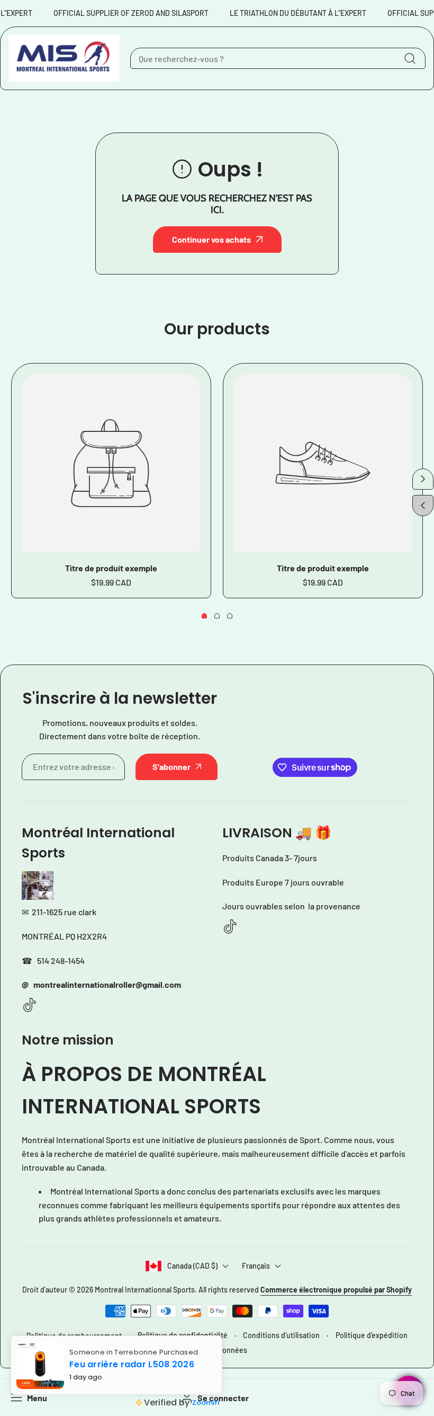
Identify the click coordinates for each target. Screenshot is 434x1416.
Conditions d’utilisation (281, 1335)
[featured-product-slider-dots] (204, 615)
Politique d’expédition (372, 1335)
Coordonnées (224, 1350)
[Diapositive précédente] (422, 505)
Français (256, 1265)
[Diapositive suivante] (422, 479)
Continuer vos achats (211, 239)
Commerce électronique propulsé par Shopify (336, 1289)
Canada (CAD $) (192, 1265)
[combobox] (278, 58)
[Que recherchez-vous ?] (409, 58)
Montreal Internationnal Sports (145, 1289)
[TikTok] (30, 1005)
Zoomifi (205, 1402)
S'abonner (171, 767)
